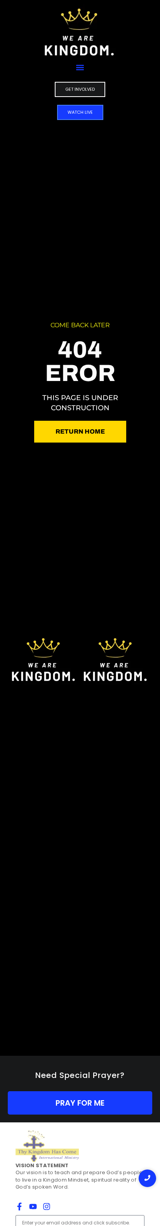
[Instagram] (46, 1206)
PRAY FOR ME (80, 1102)
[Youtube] (33, 1206)
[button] (80, 67)
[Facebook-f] (19, 1206)
